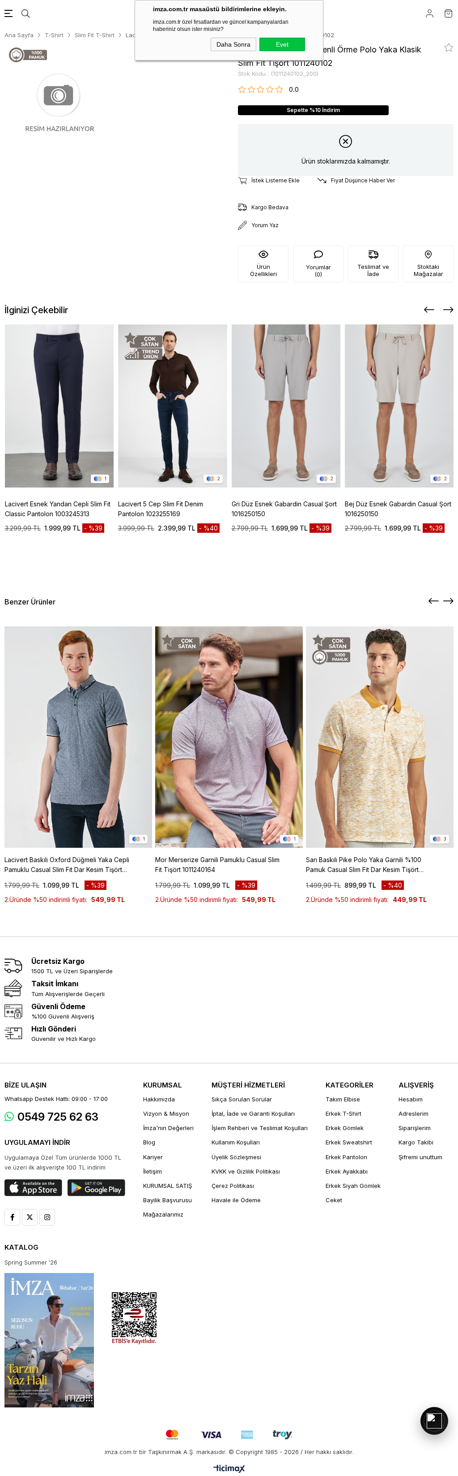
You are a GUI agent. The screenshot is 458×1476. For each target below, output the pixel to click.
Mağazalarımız (163, 1214)
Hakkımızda (159, 1099)
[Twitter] (30, 1217)
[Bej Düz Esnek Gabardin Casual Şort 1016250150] (399, 406)
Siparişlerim (415, 1127)
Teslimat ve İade (373, 270)
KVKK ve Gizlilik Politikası (246, 1171)
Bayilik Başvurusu (167, 1200)
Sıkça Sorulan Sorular (242, 1099)
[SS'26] (49, 1340)
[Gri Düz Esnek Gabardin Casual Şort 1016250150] (286, 406)
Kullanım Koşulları (236, 1142)
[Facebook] (12, 1217)
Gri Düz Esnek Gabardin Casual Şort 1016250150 (284, 509)
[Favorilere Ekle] (449, 47)
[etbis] (134, 1318)
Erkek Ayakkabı (347, 1171)
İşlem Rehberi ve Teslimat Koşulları (260, 1127)
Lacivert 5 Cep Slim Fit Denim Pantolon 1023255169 (160, 509)
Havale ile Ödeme (236, 1200)
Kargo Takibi (416, 1142)
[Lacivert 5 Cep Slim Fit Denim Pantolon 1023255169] (172, 406)
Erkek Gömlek (345, 1127)
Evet (282, 44)
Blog (149, 1142)
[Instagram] (47, 1217)
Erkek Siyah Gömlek (353, 1185)
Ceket (334, 1200)
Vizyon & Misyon (166, 1113)
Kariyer (153, 1157)
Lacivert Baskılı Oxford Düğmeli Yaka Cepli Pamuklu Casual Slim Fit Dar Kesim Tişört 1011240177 (66, 865)
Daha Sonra (233, 44)
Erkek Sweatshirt (349, 1142)
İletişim (152, 1171)
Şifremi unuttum (420, 1157)
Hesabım (411, 1099)
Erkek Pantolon (346, 1157)
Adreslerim (413, 1113)
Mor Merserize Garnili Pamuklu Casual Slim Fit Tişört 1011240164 (217, 864)
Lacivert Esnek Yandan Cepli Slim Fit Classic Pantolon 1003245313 (57, 509)
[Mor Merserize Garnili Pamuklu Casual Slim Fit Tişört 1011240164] (229, 737)
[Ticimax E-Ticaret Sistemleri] (229, 1469)
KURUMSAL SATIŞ (167, 1185)
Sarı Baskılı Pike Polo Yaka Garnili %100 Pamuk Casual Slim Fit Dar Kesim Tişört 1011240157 (363, 865)
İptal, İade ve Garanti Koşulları (253, 1113)
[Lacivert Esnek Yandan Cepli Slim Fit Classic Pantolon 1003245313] (59, 406)
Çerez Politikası (233, 1185)
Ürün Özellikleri (263, 270)
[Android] (96, 1187)
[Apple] (33, 1187)
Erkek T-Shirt (343, 1113)
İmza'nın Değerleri (168, 1127)
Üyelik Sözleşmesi (236, 1157)
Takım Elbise (343, 1099)
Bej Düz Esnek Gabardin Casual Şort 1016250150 (398, 509)
